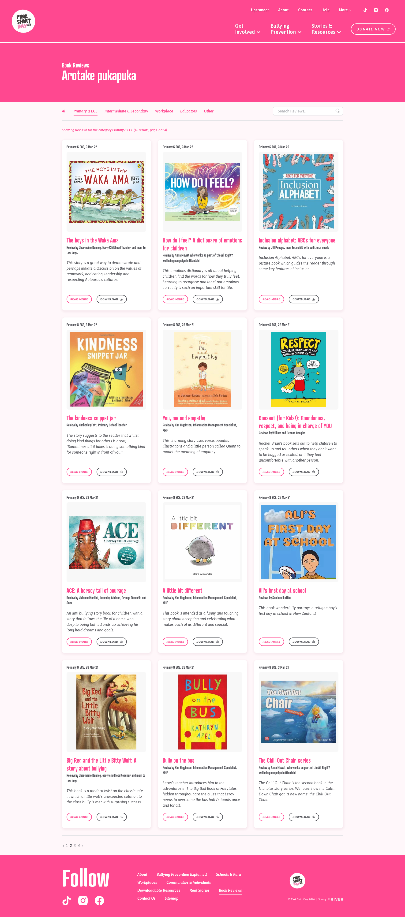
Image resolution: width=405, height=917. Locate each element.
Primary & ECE (86, 111)
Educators (188, 111)
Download (109, 299)
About (283, 10)
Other (209, 111)
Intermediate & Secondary (126, 111)
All (64, 111)
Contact (305, 10)
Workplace (164, 111)
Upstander (260, 10)
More (344, 10)
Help (326, 10)
